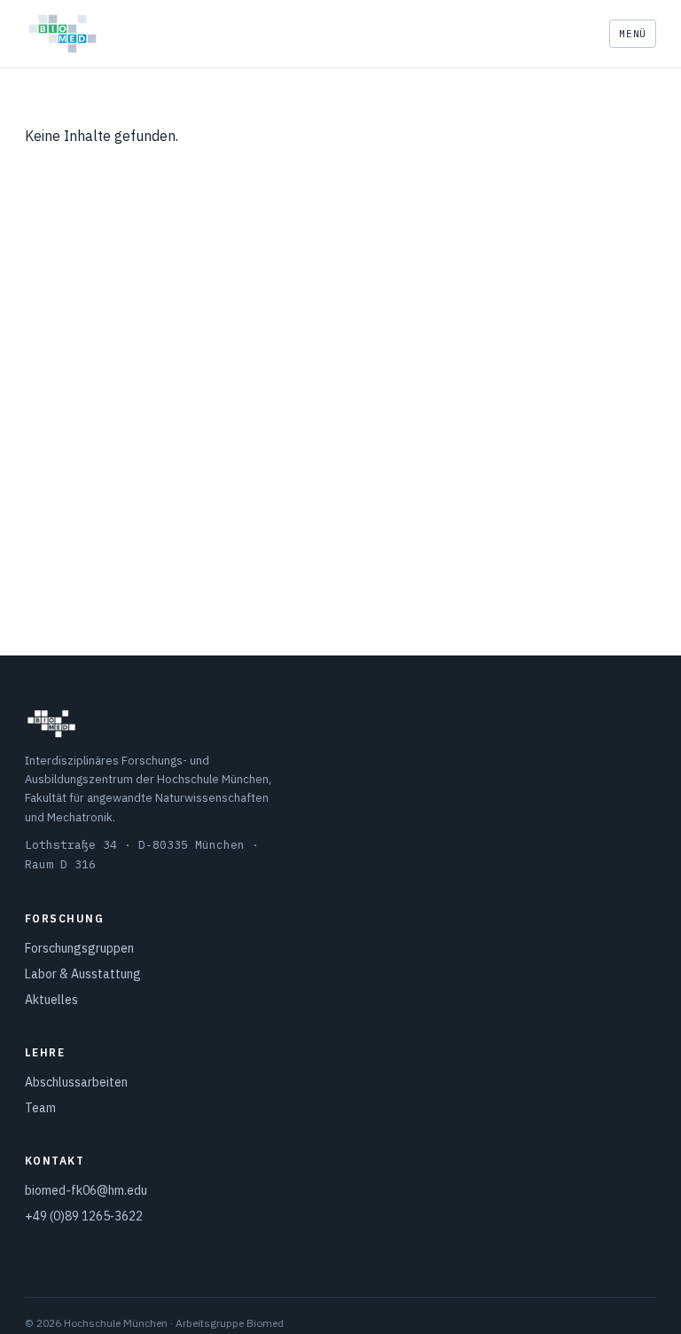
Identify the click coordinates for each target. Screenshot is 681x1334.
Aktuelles (51, 1000)
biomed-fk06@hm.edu (86, 1190)
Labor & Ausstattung (83, 974)
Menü (632, 33)
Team (40, 1108)
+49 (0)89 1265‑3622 (84, 1216)
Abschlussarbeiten (76, 1082)
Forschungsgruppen (79, 948)
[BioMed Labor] (62, 33)
